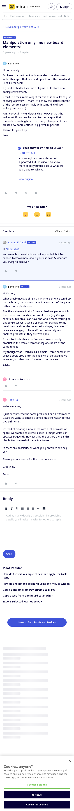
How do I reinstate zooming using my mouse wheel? (36, 583)
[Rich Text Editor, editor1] (37, 530)
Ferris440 (13, 63)
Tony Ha (13, 399)
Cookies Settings (37, 784)
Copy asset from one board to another (28, 595)
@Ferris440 (28, 153)
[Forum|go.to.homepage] (24, 7)
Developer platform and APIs (22, 27)
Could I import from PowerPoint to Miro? (29, 589)
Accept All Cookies (37, 804)
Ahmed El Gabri (17, 242)
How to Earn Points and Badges (37, 622)
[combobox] (37, 16)
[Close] (70, 761)
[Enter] (6, 16)
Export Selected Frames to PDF (22, 601)
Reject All (36, 794)
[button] (4, 7)
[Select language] (51, 6)
